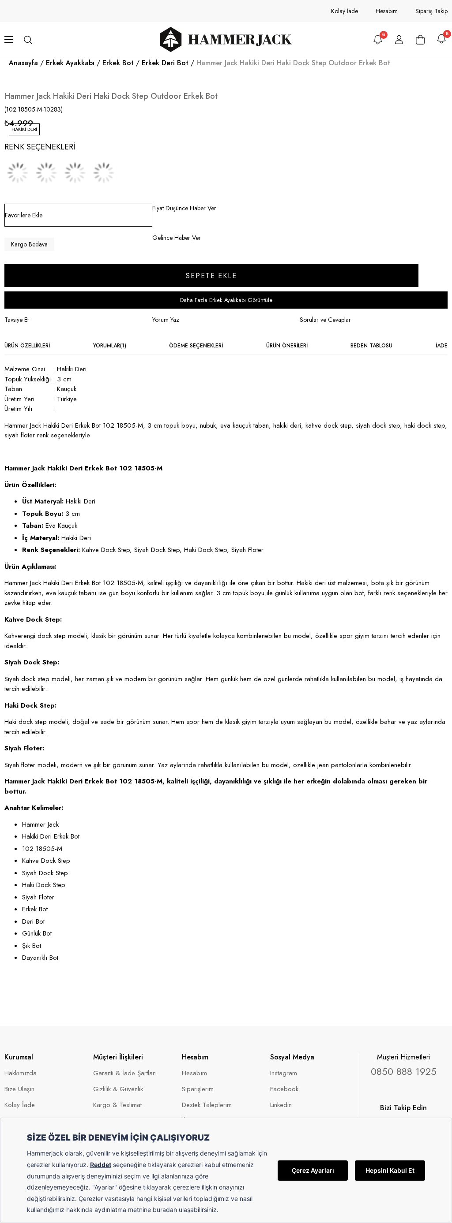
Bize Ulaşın (19, 1089)
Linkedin (281, 1105)
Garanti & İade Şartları (125, 1073)
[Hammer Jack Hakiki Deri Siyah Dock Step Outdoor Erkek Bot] (17, 172)
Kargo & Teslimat (117, 1105)
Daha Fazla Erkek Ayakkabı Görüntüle (226, 300)
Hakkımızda (20, 1073)
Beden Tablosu (371, 346)
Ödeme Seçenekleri (196, 346)
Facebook (284, 1089)
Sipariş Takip (431, 11)
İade (442, 346)
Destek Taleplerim (207, 1105)
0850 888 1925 (404, 1071)
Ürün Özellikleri (27, 346)
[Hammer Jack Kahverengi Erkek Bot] (75, 172)
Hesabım (387, 11)
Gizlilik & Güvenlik (118, 1089)
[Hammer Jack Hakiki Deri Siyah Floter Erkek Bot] (103, 172)
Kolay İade (344, 11)
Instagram (283, 1073)
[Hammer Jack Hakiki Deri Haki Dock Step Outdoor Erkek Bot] (46, 172)
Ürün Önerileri (287, 346)
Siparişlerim (198, 1089)
